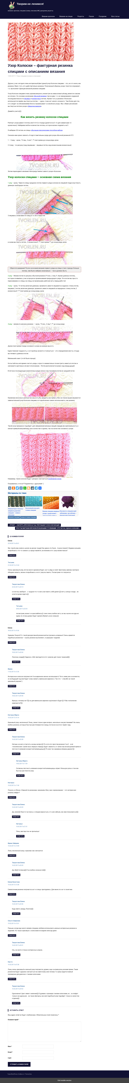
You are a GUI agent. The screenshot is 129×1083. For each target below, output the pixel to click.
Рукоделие (102, 16)
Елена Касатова (14, 882)
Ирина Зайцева (13, 843)
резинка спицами (13, 517)
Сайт (10, 1058)
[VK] (10, 488)
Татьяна (11, 562)
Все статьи (115, 16)
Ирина (10, 669)
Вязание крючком (48, 16)
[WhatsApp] (25, 488)
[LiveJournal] (32, 488)
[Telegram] (36, 488)
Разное (91, 16)
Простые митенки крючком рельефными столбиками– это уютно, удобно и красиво (47, 528)
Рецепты (80, 16)
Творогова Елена (18, 584)
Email (10, 1052)
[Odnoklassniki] (13, 488)
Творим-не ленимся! (30, 3)
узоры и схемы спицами (28, 517)
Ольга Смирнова (14, 921)
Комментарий (13, 1020)
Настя (10, 962)
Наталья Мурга (13, 715)
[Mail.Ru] (21, 488)
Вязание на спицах (66, 16)
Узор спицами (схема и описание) (29, 76)
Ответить (12, 555)
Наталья (11, 783)
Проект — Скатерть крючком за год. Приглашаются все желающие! (35, 525)
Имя (10, 1046)
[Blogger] (29, 488)
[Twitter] (17, 488)
